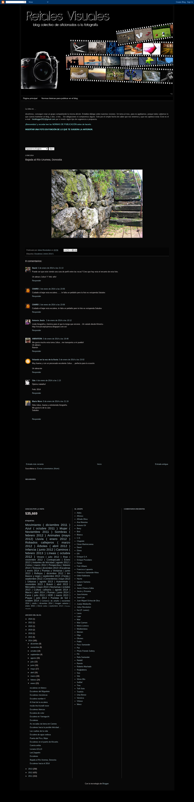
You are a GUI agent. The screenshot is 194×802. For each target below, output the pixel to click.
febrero (34, 680)
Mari (78, 619)
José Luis (81, 597)
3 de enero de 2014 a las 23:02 (71, 360)
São (34, 380)
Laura (79, 613)
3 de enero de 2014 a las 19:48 (55, 339)
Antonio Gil (81, 525)
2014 (30, 640)
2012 (30, 772)
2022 (30, 622)
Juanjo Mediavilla (84, 604)
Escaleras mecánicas (39, 695)
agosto (34, 658)
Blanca (80, 535)
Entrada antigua (161, 464)
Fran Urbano (82, 566)
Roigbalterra (82, 670)
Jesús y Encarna (84, 591)
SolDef (79, 682)
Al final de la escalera (39, 702)
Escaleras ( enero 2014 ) (44, 254)
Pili (78, 654)
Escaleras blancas (37, 709)
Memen (80, 632)
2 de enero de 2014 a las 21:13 (50, 268)
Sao (78, 673)
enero (33, 683)
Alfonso (80, 516)
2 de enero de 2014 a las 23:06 (52, 305)
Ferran (79, 563)
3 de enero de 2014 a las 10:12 (59, 320)
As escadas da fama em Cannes (43, 724)
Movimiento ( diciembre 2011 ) (47, 524)
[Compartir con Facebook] (73, 250)
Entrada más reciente (35, 464)
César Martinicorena (85, 544)
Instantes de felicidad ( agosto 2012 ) (51, 562)
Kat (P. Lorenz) (83, 610)
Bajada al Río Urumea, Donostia (43, 760)
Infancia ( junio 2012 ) (40, 549)
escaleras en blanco (38, 688)
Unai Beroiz (81, 695)
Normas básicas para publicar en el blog (59, 98)
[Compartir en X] (70, 250)
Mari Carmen (82, 623)
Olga (79, 635)
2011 (30, 776)
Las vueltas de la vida (39, 731)
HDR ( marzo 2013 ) (59, 595)
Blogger (105, 784)
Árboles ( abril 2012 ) (53, 546)
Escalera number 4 (37, 699)
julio (32, 662)
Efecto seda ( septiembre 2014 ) (50, 606)
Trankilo (80, 692)
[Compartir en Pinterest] (75, 250)
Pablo (79, 641)
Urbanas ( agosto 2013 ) (41, 581)
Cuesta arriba (35, 745)
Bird (78, 532)
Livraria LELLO (36, 749)
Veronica (80, 698)
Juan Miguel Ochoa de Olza (88, 601)
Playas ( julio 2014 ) (37, 598)
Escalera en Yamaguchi (39, 716)
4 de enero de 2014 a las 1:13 (48, 380)
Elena (79, 550)
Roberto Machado (84, 666)
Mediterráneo (82, 629)
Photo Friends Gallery (86, 651)
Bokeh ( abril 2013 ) (58, 584)
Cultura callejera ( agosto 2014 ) (52, 590)
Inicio (99, 464)
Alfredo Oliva (82, 519)
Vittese (80, 701)
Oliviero (80, 638)
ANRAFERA (37, 339)
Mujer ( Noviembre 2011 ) (47, 530)
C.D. (79, 538)
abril (33, 672)
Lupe (79, 616)
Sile (78, 676)
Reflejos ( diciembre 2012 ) (49, 573)
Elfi (78, 554)
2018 (30, 633)
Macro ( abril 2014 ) (35, 592)
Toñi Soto (81, 689)
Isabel (79, 585)
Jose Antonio (82, 594)
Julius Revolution (84, 607)
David (34, 268)
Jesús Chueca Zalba (85, 588)
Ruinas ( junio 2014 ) (58, 592)
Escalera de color (37, 713)
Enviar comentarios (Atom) (48, 468)
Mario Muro (37, 401)
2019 (30, 630)
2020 (30, 626)
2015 (30, 637)
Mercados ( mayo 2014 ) (37, 587)
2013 (30, 769)
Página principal (30, 98)
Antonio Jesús (38, 320)
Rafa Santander (83, 657)
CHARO (35, 289)
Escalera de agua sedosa (40, 735)
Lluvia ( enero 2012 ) (53, 538)
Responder (36, 281)
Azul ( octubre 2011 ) (41, 528)
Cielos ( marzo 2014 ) (36, 565)
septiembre (35, 654)
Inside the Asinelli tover (39, 706)
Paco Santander (83, 645)
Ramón (80, 663)
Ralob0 (80, 660)
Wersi (79, 704)
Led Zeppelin (35, 753)
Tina (78, 685)
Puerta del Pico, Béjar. (39, 738)
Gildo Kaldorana (83, 576)
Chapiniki (80, 541)
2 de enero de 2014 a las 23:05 (52, 289)
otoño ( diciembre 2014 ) (43, 603)
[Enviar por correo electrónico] (64, 250)
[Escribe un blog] (67, 250)
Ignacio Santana (83, 582)
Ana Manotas (82, 522)
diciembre (35, 644)
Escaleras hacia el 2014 (40, 763)
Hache (79, 579)
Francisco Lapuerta (85, 569)
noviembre (35, 647)
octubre (34, 651)
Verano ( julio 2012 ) (49, 557)
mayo (33, 669)
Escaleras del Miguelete (40, 691)
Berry (79, 528)
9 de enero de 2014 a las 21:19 (55, 401)
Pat (78, 648)
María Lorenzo (83, 626)
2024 (30, 619)
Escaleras (34, 720)
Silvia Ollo (81, 679)
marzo (33, 676)
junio (33, 665)
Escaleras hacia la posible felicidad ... (45, 727)
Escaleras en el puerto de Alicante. (44, 742)
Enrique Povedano (84, 560)
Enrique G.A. (82, 557)
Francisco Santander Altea (88, 572)
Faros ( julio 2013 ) (35, 595)
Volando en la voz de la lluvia (45, 360)
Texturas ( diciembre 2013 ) (46, 568)
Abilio (79, 513)
